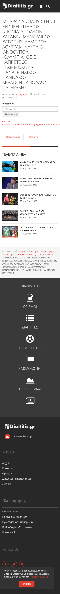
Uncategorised (46, 254)
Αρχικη (6, 463)
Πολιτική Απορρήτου (14, 516)
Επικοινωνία (9, 532)
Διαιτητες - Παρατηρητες (42, 251)
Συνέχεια (27, 584)
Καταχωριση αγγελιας (14, 589)
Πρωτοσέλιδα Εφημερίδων (17, 522)
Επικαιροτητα (10, 468)
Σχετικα (6, 484)
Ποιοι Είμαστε (10, 511)
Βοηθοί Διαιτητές (27, 254)
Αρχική (22, 251)
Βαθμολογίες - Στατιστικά (17, 527)
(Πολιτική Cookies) (39, 576)
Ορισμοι (7, 473)
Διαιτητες (10, 254)
